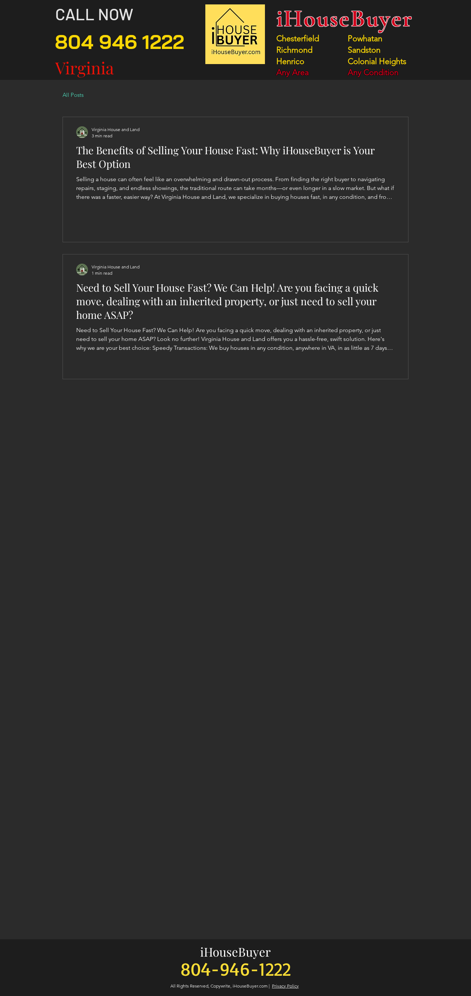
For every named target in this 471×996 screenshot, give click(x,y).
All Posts (73, 94)
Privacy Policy (285, 986)
